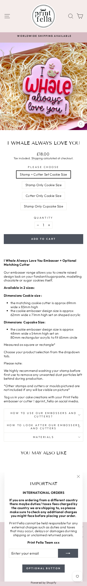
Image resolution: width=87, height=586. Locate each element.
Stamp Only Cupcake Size (43, 206)
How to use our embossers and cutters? (43, 414)
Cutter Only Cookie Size (43, 196)
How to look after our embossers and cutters (43, 426)
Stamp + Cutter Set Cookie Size (43, 174)
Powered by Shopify (43, 582)
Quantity (43, 217)
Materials (43, 437)
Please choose (43, 167)
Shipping (37, 158)
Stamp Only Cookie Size (43, 185)
